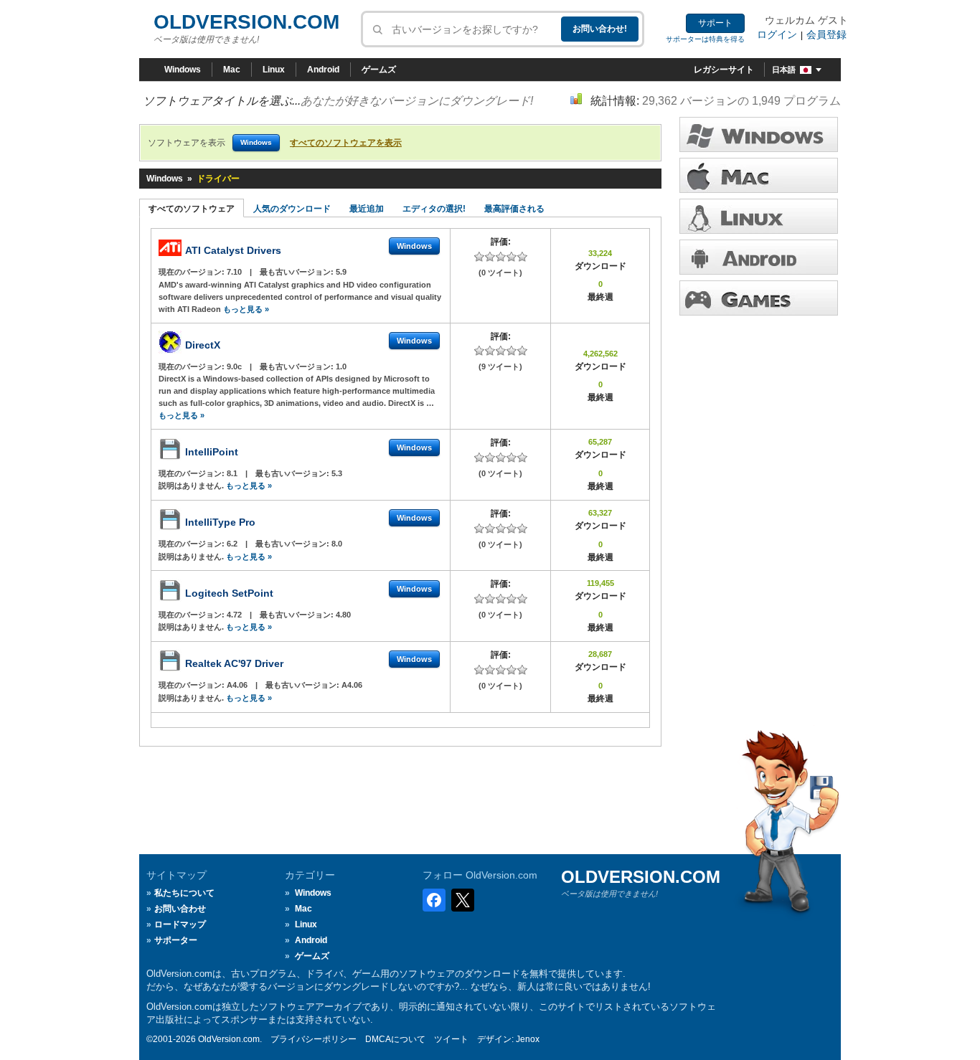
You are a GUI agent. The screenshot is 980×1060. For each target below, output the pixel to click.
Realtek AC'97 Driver (234, 663)
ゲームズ (379, 70)
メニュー (758, 175)
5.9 (341, 272)
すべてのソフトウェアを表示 (346, 143)
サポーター (175, 940)
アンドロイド (758, 257)
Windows (182, 70)
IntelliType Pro (220, 522)
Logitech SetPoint (229, 593)
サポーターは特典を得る (705, 39)
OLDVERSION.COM (246, 22)
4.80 (343, 614)
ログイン (777, 34)
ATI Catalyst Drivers (233, 250)
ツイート (451, 1039)
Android (323, 70)
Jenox (528, 1039)
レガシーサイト (724, 70)
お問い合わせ (180, 909)
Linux (274, 70)
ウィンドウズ (758, 134)
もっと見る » (246, 309)
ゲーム (758, 298)
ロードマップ (180, 924)
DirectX (202, 345)
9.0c (235, 366)
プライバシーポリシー (313, 1039)
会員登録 (826, 34)
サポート (715, 23)
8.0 (336, 543)
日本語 (784, 69)
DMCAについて (395, 1039)
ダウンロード (758, 216)
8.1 (233, 473)
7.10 (235, 272)
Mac (231, 70)
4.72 (235, 614)
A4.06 (238, 685)
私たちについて (184, 893)
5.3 (336, 473)
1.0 (341, 366)
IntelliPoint (211, 452)
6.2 (233, 543)
